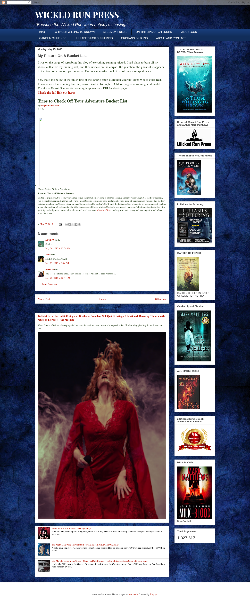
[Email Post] (60, 224)
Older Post (160, 298)
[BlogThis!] (69, 224)
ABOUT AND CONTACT (171, 38)
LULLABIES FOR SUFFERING (94, 38)
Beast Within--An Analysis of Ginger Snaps (71, 528)
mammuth (133, 594)
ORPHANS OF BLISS (134, 38)
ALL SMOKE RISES (115, 31)
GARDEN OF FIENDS (52, 38)
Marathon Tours (104, 210)
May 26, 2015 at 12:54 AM (57, 248)
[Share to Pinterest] (79, 224)
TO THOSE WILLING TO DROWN (74, 31)
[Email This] (66, 224)
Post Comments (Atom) (108, 307)
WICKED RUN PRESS (77, 14)
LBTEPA (49, 239)
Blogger (153, 594)
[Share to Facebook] (76, 224)
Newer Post (44, 298)
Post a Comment (49, 284)
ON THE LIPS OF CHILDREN (154, 31)
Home (102, 298)
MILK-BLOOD (188, 31)
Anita (48, 254)
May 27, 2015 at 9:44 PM (57, 263)
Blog (42, 31)
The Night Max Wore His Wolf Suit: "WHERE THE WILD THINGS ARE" (85, 544)
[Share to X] (72, 224)
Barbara (49, 269)
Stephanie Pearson (50, 105)
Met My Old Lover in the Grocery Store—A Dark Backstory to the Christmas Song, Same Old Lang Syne (99, 560)
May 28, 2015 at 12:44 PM (57, 277)
